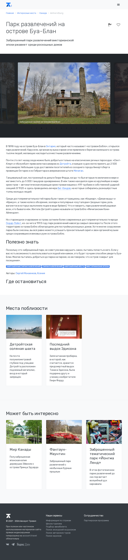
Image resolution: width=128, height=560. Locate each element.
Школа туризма (54, 524)
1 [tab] (31, 128)
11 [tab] (81, 128)
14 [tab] (96, 128)
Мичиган (78, 170)
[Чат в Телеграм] (13, 545)
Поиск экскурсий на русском (61, 530)
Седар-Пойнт (13, 223)
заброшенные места (74, 266)
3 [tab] (41, 128)
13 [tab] (91, 128)
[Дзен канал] (23, 544)
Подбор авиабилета (56, 527)
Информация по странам (58, 520)
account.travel (29, 536)
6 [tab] (56, 128)
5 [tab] (51, 128)
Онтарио (51, 146)
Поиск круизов (54, 536)
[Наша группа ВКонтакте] (7, 545)
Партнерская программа (96, 520)
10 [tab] (76, 128)
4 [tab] (46, 128)
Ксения (41, 273)
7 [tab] (61, 128)
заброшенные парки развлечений (24, 266)
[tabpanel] (64, 93)
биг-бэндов (64, 188)
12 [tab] (86, 128)
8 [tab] (66, 128)
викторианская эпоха (97, 266)
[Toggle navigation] (118, 5)
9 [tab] (71, 128)
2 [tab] (36, 128)
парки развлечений (52, 266)
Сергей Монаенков (26, 273)
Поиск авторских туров (58, 533)
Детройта (65, 163)
